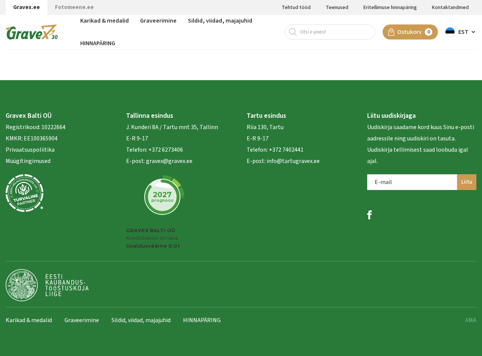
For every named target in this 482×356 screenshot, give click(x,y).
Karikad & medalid (104, 21)
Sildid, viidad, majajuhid (220, 21)
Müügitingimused (28, 161)
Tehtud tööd (296, 7)
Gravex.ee (26, 7)
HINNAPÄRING (97, 43)
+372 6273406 (165, 150)
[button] (460, 32)
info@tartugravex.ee (293, 161)
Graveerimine (158, 21)
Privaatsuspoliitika (30, 150)
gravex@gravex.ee (169, 161)
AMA (470, 320)
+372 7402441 (286, 150)
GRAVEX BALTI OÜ (150, 230)
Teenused (337, 7)
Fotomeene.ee (74, 7)
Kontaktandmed (450, 7)
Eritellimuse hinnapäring (390, 7)
